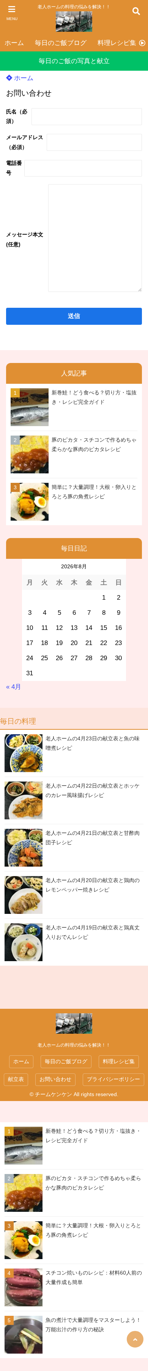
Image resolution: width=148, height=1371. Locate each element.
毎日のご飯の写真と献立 (74, 61)
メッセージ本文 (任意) (24, 239)
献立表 (16, 1079)
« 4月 (13, 686)
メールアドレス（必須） (24, 142)
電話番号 (14, 168)
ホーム (14, 43)
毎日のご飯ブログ (61, 43)
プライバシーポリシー (113, 1079)
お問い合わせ (55, 1079)
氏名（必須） (16, 116)
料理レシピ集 (117, 43)
